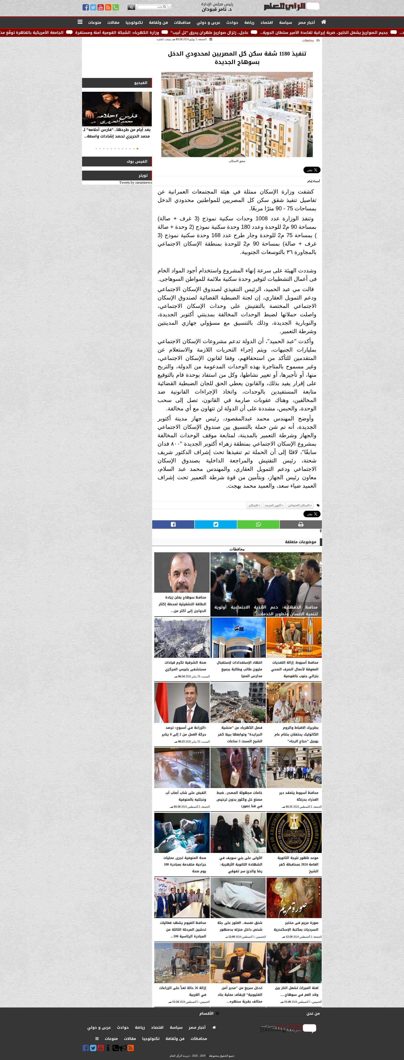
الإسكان (253, 505)
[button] (137, 149)
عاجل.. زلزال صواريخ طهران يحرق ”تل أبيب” (286, 32)
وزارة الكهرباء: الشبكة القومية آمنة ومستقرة (193, 32)
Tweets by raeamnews (135, 182)
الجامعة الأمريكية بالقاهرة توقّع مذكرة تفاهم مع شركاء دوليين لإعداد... (75, 32)
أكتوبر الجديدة (273, 505)
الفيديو (141, 82)
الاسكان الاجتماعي (299, 505)
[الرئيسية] (324, 22)
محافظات (308, 40)
